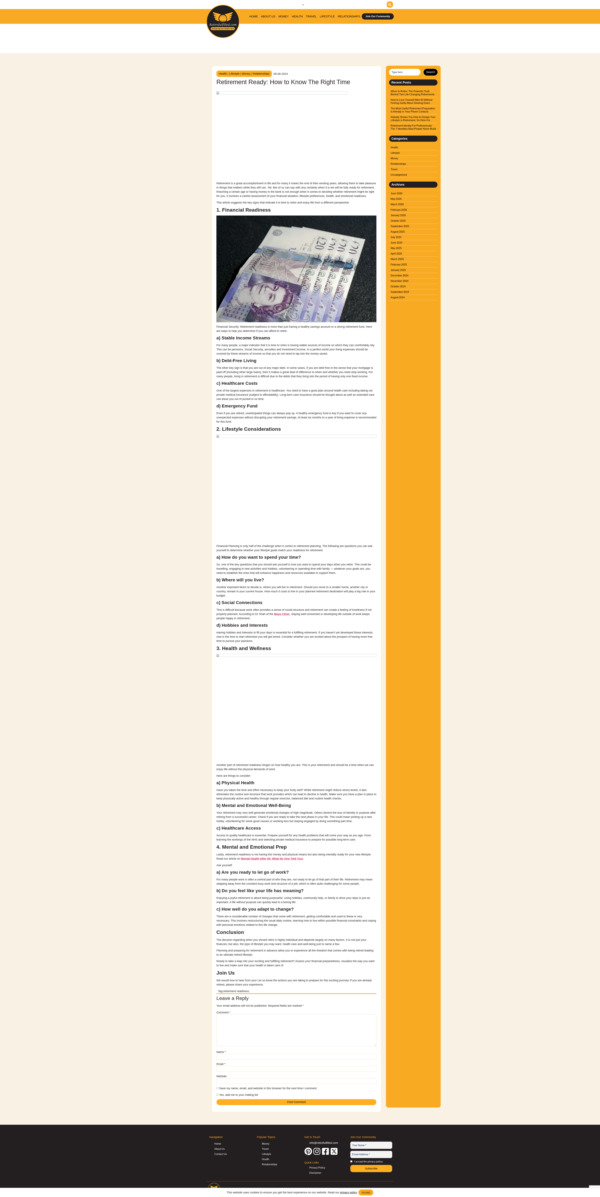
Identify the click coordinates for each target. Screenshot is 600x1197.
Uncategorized (399, 174)
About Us (268, 16)
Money (283, 16)
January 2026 (398, 215)
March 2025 (397, 259)
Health (297, 16)
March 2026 (397, 204)
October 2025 (398, 220)
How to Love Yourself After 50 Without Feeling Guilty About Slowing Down (411, 101)
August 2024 (398, 297)
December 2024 (399, 275)
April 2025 (396, 253)
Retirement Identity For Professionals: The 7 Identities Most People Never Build (413, 127)
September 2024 (400, 292)
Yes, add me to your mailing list (238, 1094)
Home (253, 16)
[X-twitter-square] (379, 4)
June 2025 (396, 242)
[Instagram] (362, 4)
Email (220, 1064)
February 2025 (399, 264)
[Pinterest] (353, 4)
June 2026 (396, 193)
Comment (223, 1012)
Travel (311, 16)
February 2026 (399, 209)
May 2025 (396, 248)
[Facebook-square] (370, 4)
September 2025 (400, 226)
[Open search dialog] (390, 4)
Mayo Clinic (282, 614)
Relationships (349, 16)
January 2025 (398, 270)
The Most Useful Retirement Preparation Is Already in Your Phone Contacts (413, 110)
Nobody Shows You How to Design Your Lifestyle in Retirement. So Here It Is (413, 119)
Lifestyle (327, 16)
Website (221, 1076)
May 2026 (396, 199)
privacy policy (348, 1192)
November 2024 (399, 281)
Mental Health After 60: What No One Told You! (272, 858)
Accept (366, 1192)
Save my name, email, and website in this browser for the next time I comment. (268, 1088)
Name (221, 1052)
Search (430, 72)
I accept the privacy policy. (368, 1161)
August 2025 (398, 231)
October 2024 (398, 286)
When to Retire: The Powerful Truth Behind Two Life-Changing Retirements (412, 93)
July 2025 (396, 237)
